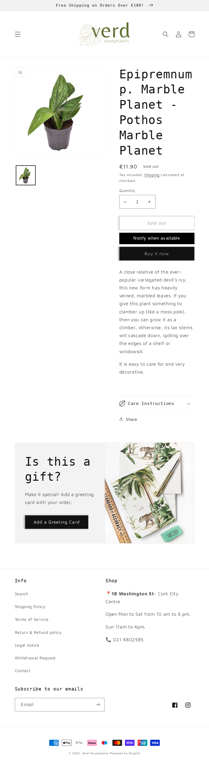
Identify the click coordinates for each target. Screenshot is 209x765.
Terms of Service (32, 619)
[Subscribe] (97, 705)
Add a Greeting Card (57, 522)
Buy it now (157, 253)
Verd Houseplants (95, 753)
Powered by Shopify (125, 753)
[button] (17, 34)
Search (21, 593)
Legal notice (27, 645)
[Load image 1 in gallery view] (25, 175)
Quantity (127, 190)
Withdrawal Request (35, 657)
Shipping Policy (30, 606)
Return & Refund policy (38, 632)
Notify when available (156, 238)
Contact (23, 670)
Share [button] (131, 419)
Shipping (152, 175)
